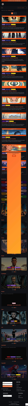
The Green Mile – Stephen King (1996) (14, 0)
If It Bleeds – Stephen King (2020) (14, 358)
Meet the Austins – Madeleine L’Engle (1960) (9, 122)
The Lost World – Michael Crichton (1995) (14, 269)
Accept (14, 155)
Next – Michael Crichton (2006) (14, 340)
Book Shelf (18, 384)
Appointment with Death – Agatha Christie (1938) (14, 287)
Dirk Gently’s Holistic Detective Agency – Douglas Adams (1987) (14, 322)
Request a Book (19, 389)
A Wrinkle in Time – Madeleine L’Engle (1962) (9, 26)
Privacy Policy (17, 153)
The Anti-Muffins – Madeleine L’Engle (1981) (9, 138)
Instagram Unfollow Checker (21, 390)
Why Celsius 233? (19, 387)
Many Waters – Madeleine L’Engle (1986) (8, 74)
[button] (12, 307)
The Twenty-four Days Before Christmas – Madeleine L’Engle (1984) (12, 106)
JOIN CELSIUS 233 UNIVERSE (7, 386)
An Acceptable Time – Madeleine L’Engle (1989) (9, 90)
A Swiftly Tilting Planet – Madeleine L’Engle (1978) (10, 57)
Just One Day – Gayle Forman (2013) (14, 376)
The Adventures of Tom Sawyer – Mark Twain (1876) (14, 305)
